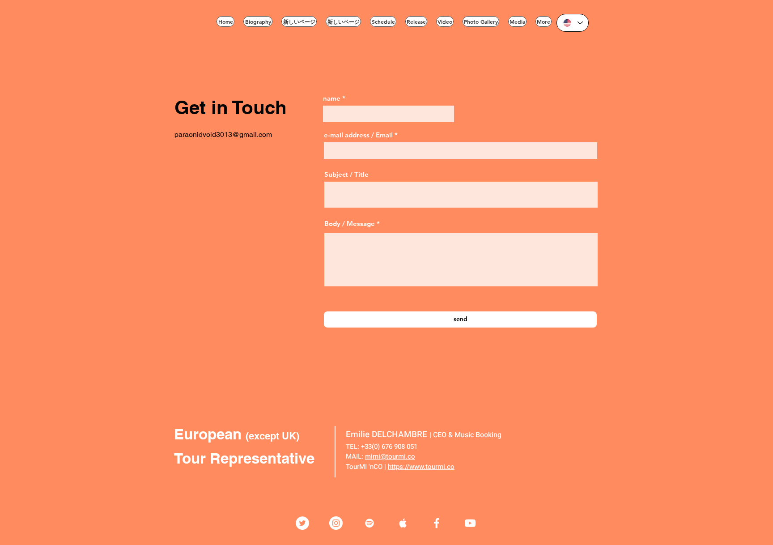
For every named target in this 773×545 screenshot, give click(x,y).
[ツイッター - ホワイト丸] (302, 523)
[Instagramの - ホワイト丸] (336, 523)
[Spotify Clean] (369, 523)
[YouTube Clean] (470, 523)
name (331, 98)
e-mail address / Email (358, 135)
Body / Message (349, 223)
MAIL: (354, 456)
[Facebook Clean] (436, 523)
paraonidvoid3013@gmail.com (223, 134)
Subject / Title (346, 174)
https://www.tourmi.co (421, 467)
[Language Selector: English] (572, 23)
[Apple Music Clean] (403, 523)
